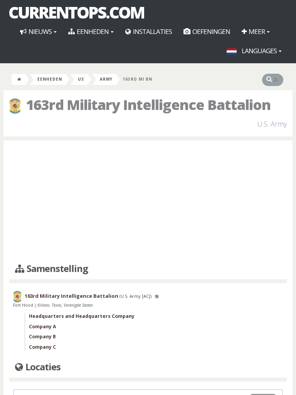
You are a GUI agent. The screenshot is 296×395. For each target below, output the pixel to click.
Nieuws (40, 31)
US (81, 79)
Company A (42, 326)
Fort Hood (23, 305)
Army (106, 79)
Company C (42, 347)
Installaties (152, 31)
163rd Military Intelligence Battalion (71, 296)
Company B (42, 336)
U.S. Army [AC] (135, 296)
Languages (259, 50)
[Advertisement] (148, 202)
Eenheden (93, 31)
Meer (256, 31)
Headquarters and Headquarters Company (82, 316)
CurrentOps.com (76, 12)
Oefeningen (210, 31)
